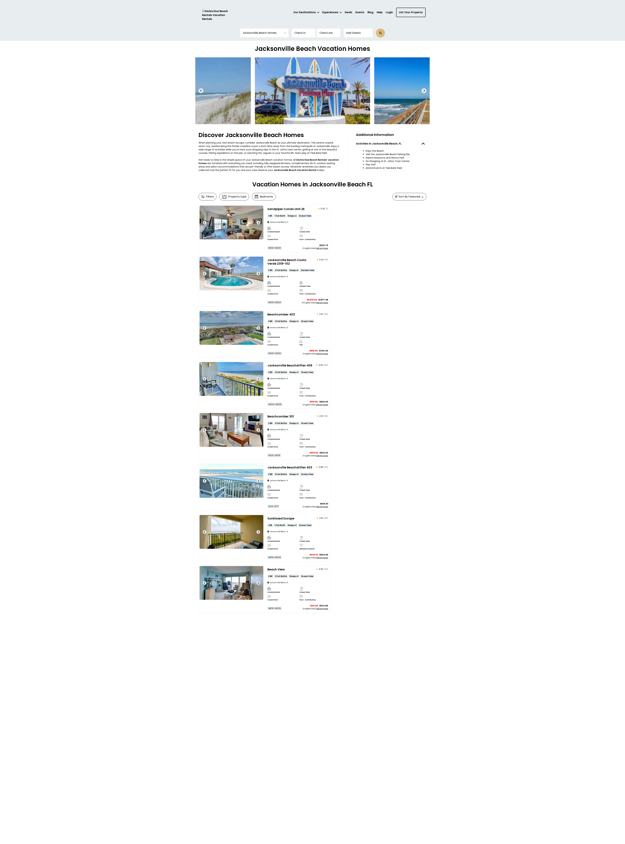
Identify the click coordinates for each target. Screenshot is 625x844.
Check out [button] (326, 33)
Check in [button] (300, 33)
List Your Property (411, 12)
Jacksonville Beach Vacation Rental (295, 170)
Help (379, 12)
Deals (348, 12)
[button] (380, 33)
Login (389, 12)
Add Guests (353, 33)
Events (359, 12)
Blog (370, 12)
